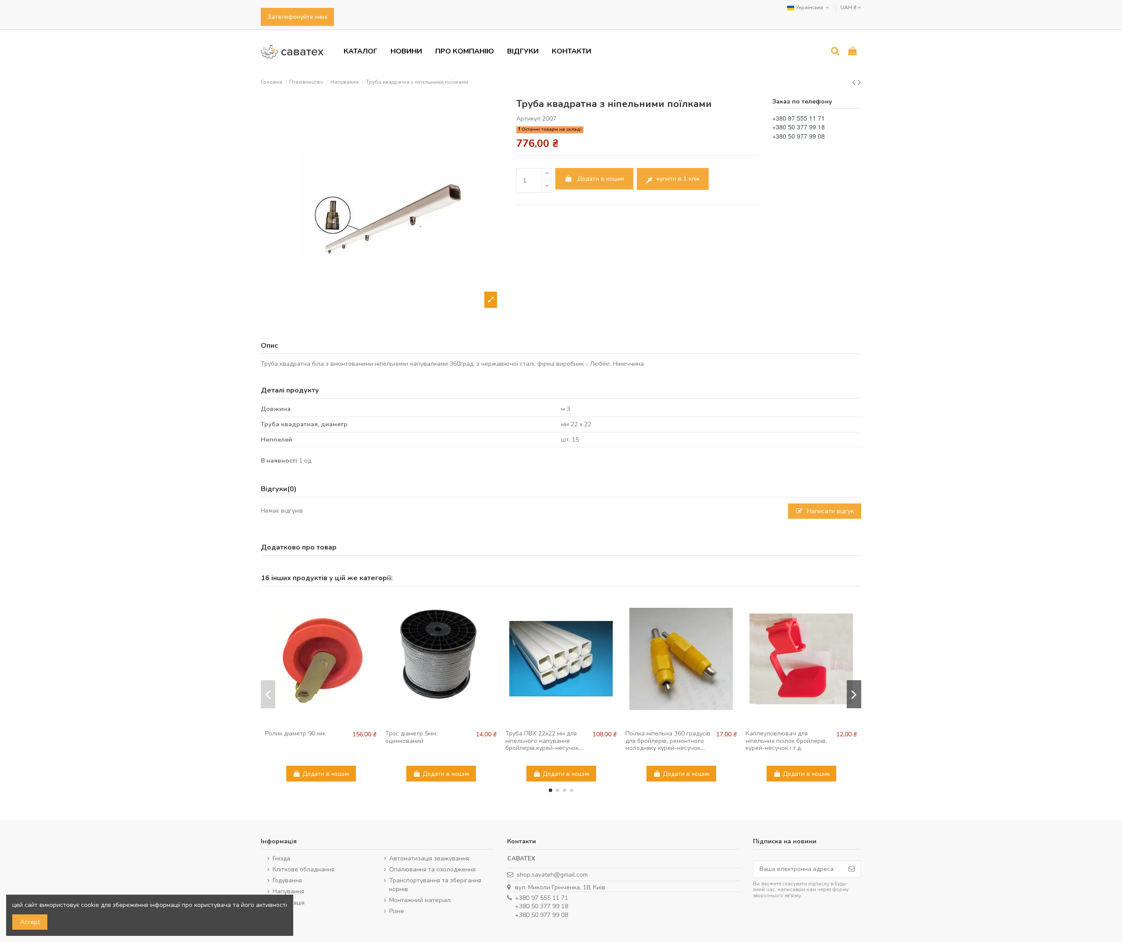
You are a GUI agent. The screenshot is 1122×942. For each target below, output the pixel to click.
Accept (30, 922)
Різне (396, 911)
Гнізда (281, 858)
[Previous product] (855, 82)
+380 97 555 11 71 (541, 898)
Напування (288, 891)
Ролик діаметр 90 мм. (295, 733)
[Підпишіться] (851, 869)
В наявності (279, 461)
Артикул (528, 118)
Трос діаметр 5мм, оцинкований (411, 737)
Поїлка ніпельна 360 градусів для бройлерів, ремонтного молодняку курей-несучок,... (667, 741)
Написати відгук (829, 511)
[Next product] (859, 82)
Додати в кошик (600, 179)
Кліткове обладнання (303, 869)
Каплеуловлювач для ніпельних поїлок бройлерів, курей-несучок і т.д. (786, 741)
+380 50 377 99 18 (541, 906)
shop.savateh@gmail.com (552, 875)
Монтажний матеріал (420, 900)
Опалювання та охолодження (432, 869)
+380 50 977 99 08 (541, 915)
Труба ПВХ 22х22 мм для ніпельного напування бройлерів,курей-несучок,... (544, 741)
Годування (287, 880)
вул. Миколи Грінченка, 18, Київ (560, 887)
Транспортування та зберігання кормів (435, 884)
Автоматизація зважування (429, 858)
